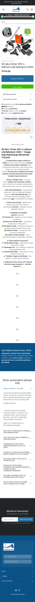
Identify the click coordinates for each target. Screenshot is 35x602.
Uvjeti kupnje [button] (6, 581)
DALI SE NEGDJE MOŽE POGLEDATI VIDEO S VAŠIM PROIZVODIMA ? (15, 483)
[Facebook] (16, 590)
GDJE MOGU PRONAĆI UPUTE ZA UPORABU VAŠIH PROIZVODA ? (14, 476)
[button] (3, 9)
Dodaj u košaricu (17, 79)
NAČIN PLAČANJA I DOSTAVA (13, 388)
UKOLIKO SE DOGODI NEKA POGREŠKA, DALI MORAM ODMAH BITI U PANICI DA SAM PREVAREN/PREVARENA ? (16, 468)
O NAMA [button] (4, 576)
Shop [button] (3, 571)
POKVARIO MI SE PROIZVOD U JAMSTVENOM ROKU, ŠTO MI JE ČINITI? (14, 445)
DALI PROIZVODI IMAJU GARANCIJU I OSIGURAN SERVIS (16, 438)
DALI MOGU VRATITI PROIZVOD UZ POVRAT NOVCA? (15, 459)
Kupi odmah (17, 87)
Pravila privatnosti (26, 523)
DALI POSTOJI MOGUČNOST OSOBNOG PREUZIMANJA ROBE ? (16, 431)
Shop (3, 22)
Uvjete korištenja (18, 523)
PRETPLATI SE (26, 519)
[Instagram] (19, 590)
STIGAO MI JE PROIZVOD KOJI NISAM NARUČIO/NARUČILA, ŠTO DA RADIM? (16, 453)
